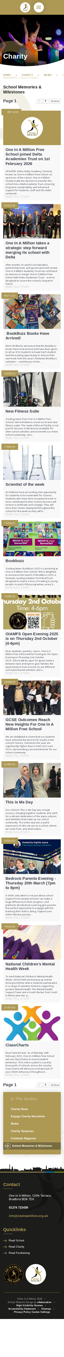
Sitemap (46, 1308)
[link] (39, 101)
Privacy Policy (22, 1312)
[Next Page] (45, 101)
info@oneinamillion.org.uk (28, 1215)
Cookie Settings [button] (41, 1312)
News (48, 75)
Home (7, 75)
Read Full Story (18, 196)
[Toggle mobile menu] (39, 7)
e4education (44, 1302)
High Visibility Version (29, 1305)
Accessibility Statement (22, 1308)
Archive (55, 101)
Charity (27, 75)
